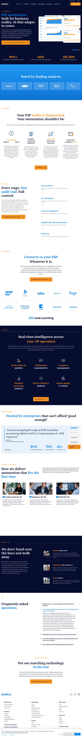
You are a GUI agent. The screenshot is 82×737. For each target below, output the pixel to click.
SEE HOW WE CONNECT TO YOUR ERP (39, 279)
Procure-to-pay (8, 706)
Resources (57, 4)
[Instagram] (79, 694)
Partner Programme (63, 706)
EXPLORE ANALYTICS (39, 399)
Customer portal (72, 0)
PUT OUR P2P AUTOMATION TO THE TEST (11, 216)
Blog (60, 717)
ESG (60, 704)
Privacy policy (12, 734)
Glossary (61, 722)
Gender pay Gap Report (11, 727)
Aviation (33, 706)
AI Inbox (6, 721)
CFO (33, 722)
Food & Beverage (36, 711)
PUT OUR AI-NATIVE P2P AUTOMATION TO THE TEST (14, 42)
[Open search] (69, 4)
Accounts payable (8, 704)
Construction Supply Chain (38, 715)
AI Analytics (6, 715)
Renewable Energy (36, 708)
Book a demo (75, 4)
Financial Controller (36, 724)
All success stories (73, 447)
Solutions (26, 4)
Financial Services (36, 713)
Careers (61, 708)
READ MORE (8, 449)
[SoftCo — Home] (4, 4)
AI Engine (6, 713)
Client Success (41, 4)
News (60, 709)
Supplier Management (9, 719)
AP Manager (34, 726)
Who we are (49, 4)
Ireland (78, 0)
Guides (60, 719)
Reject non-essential (68, 734)
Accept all (77, 734)
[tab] (74, 427)
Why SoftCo (34, 4)
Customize (60, 734)
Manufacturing (35, 709)
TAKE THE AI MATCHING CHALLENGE (39, 681)
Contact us (61, 711)
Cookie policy (4, 734)
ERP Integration (7, 717)
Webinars (61, 721)
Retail (33, 704)
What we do (19, 4)
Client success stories (10, 724)
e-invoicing (7, 708)
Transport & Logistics (36, 717)
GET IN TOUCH (39, 167)
